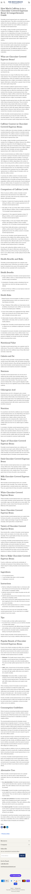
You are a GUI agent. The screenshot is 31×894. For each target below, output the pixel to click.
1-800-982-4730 (4, 863)
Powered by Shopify (15, 891)
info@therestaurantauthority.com (8, 866)
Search (12, 888)
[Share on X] (4, 827)
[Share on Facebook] (2, 827)
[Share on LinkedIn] (7, 827)
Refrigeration (18, 888)
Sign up (22, 855)
